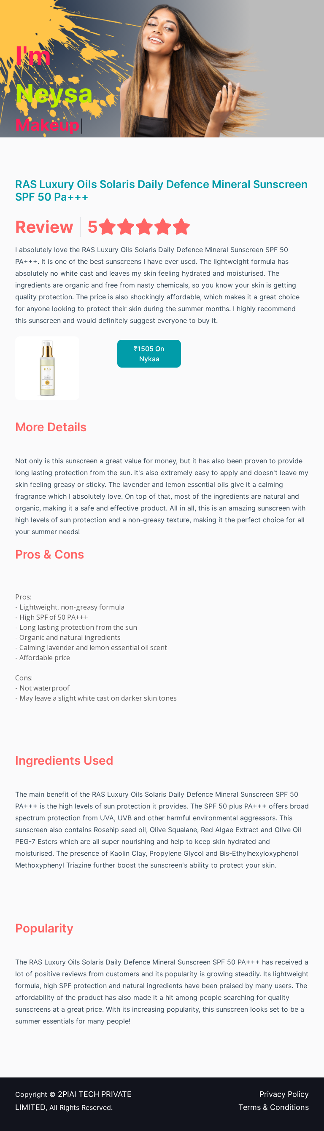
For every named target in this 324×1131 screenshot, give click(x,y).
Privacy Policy (284, 1094)
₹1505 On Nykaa (149, 353)
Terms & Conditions (273, 1107)
